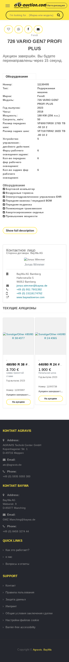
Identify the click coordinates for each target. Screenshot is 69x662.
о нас (9, 556)
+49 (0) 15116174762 (30, 293)
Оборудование (17, 76)
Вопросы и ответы (17, 563)
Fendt (34, 35)
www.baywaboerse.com (31, 297)
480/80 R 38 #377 (19, 364)
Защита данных (16, 599)
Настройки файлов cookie (22, 620)
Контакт (11, 585)
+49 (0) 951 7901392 (29, 289)
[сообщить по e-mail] (38, 29)
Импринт (11, 606)
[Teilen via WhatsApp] (18, 29)
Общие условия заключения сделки (29, 613)
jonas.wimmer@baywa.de (32, 285)
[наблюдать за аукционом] (8, 29)
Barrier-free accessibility (21, 627)
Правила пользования (20, 592)
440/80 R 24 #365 (51, 364)
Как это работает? (17, 550)
